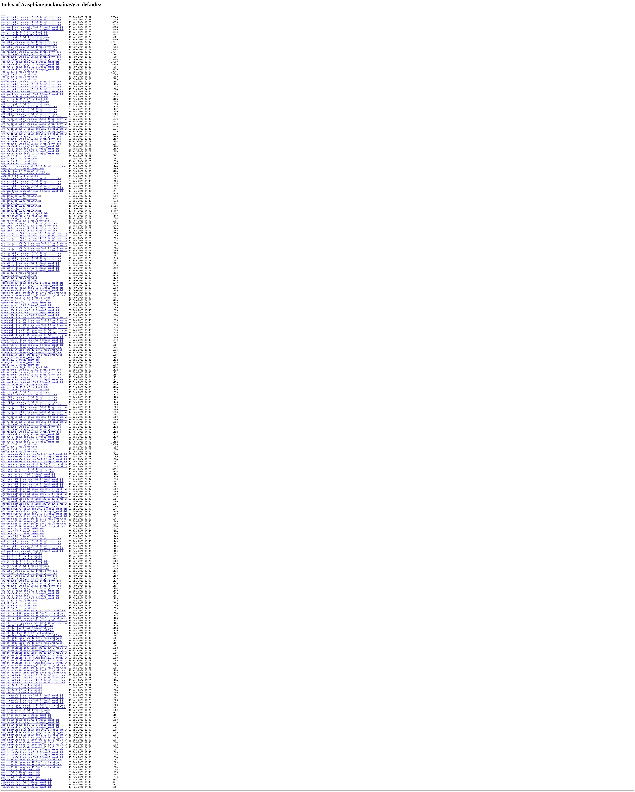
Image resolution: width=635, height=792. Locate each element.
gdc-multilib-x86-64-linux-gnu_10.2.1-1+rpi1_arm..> (34, 414)
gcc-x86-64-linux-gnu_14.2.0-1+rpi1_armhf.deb (30, 268)
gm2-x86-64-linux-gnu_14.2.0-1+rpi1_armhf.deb (30, 595)
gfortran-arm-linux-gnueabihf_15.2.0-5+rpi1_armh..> (34, 466)
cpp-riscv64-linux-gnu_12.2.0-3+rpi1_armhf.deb (31, 54)
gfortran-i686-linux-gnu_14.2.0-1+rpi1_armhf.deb (32, 484)
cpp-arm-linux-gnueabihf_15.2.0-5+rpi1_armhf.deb (32, 29)
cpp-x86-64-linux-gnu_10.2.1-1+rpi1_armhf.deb (30, 62)
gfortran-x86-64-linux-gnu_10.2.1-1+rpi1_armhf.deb (33, 519)
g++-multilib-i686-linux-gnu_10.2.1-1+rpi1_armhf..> (34, 116)
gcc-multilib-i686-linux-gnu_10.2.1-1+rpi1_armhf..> (34, 233)
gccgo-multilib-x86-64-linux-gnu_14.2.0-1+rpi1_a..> (34, 332)
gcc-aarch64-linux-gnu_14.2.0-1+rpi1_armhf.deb (31, 183)
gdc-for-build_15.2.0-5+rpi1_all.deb (24, 387)
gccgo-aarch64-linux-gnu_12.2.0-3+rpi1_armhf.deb (32, 285)
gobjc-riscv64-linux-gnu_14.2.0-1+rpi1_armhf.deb (32, 754)
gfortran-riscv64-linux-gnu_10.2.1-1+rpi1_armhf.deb (34, 509)
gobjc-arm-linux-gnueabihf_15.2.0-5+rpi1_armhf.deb (33, 707)
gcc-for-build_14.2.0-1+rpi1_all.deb (24, 213)
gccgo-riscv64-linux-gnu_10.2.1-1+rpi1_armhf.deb (32, 337)
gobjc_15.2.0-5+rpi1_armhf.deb (20, 777)
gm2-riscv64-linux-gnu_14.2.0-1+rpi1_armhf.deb (31, 586)
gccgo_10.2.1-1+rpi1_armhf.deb (20, 357)
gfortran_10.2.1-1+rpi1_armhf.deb (22, 528)
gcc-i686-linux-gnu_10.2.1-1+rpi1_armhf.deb (29, 223)
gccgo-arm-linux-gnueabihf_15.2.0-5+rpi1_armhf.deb (33, 295)
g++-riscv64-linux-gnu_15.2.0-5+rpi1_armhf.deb (31, 144)
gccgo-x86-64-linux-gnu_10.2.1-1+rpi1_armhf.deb (31, 347)
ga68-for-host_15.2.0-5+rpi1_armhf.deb (25, 173)
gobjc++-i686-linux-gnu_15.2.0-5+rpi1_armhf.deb (31, 643)
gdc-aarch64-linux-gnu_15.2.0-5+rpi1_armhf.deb (31, 377)
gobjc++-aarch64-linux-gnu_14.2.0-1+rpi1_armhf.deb (33, 615)
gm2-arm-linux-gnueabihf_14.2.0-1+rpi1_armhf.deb (32, 548)
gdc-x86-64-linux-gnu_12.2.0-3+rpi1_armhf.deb (30, 437)
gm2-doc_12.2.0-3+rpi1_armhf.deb (21, 553)
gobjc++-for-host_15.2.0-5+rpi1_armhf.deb (27, 633)
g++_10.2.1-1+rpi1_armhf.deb (19, 156)
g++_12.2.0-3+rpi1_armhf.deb (19, 158)
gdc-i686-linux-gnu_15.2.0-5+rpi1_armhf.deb (29, 402)
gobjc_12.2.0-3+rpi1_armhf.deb (20, 772)
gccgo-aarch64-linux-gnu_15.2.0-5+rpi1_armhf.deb (32, 290)
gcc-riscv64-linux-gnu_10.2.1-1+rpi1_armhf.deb (31, 253)
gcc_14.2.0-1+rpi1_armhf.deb (19, 278)
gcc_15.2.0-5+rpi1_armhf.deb (19, 280)
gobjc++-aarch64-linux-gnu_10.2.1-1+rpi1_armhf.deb (33, 610)
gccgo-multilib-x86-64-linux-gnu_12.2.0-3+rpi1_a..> (34, 330)
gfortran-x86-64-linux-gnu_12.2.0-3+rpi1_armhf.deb (33, 521)
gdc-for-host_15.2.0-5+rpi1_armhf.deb (25, 392)
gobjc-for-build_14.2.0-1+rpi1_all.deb (25, 710)
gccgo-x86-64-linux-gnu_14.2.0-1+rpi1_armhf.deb (31, 352)
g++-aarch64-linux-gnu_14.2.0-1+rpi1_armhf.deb (31, 86)
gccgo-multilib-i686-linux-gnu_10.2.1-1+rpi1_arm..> (34, 317)
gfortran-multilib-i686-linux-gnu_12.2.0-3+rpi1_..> (34, 491)
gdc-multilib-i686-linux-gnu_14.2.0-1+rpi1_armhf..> (34, 409)
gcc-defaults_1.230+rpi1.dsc (19, 208)
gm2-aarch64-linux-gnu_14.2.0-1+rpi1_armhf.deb (31, 543)
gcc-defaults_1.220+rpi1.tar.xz (21, 206)
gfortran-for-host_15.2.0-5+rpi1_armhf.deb (28, 476)
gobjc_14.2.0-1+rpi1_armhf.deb (20, 774)
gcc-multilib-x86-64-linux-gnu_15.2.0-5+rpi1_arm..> (34, 250)
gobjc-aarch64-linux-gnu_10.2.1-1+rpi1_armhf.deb (32, 695)
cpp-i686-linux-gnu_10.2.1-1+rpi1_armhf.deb (29, 42)
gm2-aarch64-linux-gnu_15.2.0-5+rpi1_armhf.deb (31, 546)
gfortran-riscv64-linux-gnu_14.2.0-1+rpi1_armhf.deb (34, 514)
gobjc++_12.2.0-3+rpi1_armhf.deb (21, 687)
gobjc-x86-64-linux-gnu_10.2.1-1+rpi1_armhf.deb (31, 759)
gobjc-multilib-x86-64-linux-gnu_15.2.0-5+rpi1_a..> (34, 747)
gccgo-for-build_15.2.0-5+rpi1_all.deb (25, 300)
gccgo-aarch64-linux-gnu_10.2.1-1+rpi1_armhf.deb (32, 283)
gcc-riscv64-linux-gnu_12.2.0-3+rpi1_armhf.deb (31, 255)
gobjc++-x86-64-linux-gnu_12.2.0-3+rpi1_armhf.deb (33, 677)
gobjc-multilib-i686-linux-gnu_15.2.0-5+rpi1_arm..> (34, 737)
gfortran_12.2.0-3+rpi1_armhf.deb (22, 531)
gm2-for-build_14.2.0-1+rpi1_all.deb (24, 561)
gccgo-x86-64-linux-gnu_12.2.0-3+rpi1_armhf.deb (31, 350)
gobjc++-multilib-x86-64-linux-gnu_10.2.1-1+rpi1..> (34, 655)
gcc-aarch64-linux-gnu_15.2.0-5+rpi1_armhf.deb (31, 186)
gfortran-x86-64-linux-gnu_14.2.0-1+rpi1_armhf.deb (33, 523)
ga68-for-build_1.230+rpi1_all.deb (23, 171)
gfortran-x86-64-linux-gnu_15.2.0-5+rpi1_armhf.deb (33, 526)
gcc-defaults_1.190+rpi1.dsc (19, 193)
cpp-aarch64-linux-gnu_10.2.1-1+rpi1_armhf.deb (31, 17)
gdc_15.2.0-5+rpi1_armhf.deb (19, 451)
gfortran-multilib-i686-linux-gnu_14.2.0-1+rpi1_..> (34, 494)
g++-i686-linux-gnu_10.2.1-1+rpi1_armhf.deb (29, 106)
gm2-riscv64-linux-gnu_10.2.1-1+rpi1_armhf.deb (31, 581)
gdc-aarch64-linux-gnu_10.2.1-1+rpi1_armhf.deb (31, 370)
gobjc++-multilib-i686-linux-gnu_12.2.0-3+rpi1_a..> (34, 648)
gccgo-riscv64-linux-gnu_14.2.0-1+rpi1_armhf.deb (32, 342)
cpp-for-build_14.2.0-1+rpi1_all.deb (24, 32)
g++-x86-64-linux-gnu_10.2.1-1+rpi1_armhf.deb (30, 146)
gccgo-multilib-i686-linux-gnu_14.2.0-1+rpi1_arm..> (34, 322)
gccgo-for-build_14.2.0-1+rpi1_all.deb (25, 298)
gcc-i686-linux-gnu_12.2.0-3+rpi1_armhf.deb (29, 225)
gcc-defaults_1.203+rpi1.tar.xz (21, 201)
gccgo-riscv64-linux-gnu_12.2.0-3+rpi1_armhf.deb (32, 340)
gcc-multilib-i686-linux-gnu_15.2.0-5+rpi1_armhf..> (34, 240)
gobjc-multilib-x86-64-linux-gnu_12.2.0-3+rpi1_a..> (34, 742)
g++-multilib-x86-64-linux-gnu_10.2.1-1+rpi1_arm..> (34, 126)
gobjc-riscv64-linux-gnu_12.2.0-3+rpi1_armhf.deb (32, 752)
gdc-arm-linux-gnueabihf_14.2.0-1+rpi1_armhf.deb (32, 379)
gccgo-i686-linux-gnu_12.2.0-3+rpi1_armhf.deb (30, 310)
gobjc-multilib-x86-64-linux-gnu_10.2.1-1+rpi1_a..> (34, 740)
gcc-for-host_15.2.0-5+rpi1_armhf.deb (25, 221)
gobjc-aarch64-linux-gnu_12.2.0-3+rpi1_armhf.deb (32, 697)
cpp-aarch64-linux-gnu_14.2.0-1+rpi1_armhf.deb (31, 22)
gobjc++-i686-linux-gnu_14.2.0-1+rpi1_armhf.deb (31, 640)
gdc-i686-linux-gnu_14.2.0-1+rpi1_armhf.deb (29, 399)
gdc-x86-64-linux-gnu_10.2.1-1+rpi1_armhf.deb (30, 434)
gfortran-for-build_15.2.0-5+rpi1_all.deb (27, 471)
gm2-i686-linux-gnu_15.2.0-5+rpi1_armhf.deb (29, 578)
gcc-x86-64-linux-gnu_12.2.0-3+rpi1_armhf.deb (30, 265)
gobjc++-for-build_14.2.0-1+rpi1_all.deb (27, 625)
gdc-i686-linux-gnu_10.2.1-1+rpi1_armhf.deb (29, 394)
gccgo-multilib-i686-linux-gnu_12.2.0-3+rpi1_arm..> (34, 320)
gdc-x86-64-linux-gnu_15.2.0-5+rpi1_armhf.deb (30, 442)
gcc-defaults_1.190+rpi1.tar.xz (21, 196)
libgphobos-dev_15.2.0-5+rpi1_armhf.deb (26, 787)
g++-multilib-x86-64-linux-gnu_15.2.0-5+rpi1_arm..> (34, 134)
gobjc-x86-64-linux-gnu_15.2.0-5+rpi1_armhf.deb (31, 767)
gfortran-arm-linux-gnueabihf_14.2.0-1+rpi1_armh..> (34, 464)
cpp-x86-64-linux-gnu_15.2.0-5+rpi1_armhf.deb (30, 69)
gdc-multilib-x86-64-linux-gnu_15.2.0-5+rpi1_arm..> (34, 422)
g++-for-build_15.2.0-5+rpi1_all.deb (24, 99)
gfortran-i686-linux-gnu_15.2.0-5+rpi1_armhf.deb (32, 486)
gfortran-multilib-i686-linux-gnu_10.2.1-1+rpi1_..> (34, 489)
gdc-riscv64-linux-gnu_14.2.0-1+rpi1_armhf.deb (31, 429)
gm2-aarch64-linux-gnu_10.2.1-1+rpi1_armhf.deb (31, 538)
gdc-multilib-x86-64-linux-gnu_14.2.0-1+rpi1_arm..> (34, 419)
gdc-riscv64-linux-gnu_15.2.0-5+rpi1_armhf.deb (31, 432)
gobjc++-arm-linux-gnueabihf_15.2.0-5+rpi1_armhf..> (34, 623)
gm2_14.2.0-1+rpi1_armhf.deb (19, 605)
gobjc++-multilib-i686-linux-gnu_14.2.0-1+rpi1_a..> (34, 650)
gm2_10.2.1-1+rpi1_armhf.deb (19, 600)
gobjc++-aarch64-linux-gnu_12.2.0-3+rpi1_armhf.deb (33, 613)
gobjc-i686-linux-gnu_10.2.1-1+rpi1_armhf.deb (30, 720)
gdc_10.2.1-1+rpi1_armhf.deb (19, 444)
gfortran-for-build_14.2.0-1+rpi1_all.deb (27, 469)
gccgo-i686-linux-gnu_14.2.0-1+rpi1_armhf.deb (30, 312)
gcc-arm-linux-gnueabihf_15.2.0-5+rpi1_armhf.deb (32, 191)
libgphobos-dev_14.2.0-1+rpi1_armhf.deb (26, 784)
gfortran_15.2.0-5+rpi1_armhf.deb (22, 536)
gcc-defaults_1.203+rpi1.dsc (19, 198)
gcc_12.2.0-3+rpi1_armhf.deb (19, 275)
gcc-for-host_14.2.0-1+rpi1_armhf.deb (25, 218)
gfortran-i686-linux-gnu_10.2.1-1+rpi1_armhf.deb (32, 479)
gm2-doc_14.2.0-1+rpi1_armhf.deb (21, 556)
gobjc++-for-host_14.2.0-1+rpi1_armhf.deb (27, 630)
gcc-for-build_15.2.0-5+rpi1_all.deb (24, 216)
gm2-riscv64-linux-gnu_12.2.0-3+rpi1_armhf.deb (31, 583)
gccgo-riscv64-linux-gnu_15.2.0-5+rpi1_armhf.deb (32, 345)
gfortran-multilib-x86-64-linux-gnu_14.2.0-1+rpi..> (34, 504)
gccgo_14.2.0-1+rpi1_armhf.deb (20, 362)
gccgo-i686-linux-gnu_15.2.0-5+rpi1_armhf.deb (30, 315)
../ (3, 14)
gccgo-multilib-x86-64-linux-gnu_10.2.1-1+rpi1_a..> (34, 327)
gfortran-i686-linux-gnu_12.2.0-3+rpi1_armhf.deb (32, 481)
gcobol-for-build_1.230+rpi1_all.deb (24, 367)
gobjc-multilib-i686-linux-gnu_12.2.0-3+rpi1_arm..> (34, 732)
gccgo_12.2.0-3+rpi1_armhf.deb (20, 360)
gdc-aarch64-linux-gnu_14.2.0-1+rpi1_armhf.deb (31, 374)
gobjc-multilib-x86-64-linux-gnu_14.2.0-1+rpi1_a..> (34, 744)
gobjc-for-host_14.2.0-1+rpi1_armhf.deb (26, 715)
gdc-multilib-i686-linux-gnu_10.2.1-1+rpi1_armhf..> (34, 404)
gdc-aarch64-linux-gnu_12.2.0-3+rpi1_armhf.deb (31, 372)
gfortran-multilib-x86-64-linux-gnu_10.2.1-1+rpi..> (34, 499)
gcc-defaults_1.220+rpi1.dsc (19, 203)
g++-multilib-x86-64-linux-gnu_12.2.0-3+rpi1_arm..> (34, 129)
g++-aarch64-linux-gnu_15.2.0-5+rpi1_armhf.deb (31, 89)
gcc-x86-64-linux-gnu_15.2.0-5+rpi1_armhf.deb (30, 270)
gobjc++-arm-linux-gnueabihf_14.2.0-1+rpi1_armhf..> (34, 620)
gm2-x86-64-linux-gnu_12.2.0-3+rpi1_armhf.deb (30, 593)
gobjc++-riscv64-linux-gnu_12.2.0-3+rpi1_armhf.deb (33, 668)
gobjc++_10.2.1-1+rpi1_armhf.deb (21, 685)
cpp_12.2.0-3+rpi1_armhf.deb (19, 74)
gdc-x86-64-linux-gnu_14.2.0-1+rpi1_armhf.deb (30, 439)
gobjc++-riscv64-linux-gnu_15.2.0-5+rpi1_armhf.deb (33, 672)
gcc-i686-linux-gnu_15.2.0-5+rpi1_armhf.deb (29, 230)
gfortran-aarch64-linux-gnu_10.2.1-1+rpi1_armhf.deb (34, 454)
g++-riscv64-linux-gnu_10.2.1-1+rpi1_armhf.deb (31, 136)
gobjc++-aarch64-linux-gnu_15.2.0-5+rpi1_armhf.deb (33, 618)
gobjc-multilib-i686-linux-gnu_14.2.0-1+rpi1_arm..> (34, 735)
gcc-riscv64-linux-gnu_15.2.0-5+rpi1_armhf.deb (31, 260)
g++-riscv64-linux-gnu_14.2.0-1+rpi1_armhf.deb (31, 141)
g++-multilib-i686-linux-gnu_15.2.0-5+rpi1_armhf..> (34, 124)
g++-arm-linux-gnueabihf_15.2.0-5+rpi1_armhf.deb (32, 94)
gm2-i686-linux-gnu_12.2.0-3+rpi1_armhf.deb (29, 573)
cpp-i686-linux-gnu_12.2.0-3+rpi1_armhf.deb (29, 44)
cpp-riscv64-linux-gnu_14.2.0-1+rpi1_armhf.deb (31, 57)
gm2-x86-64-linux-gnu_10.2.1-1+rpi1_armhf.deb (30, 591)
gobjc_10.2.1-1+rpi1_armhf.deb (20, 769)
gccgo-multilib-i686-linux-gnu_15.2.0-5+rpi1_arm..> (34, 325)
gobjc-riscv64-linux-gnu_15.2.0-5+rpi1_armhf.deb (32, 757)
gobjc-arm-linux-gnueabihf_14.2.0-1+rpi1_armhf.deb (33, 705)
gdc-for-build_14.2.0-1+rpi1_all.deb (24, 384)
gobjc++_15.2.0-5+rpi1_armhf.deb (21, 692)
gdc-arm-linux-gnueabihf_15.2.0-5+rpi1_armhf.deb (32, 382)
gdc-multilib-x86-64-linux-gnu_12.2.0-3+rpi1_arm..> (34, 417)
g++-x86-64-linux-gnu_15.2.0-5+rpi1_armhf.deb (30, 153)
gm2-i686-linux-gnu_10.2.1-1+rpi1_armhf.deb (29, 571)
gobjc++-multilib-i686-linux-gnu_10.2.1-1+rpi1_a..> (34, 645)
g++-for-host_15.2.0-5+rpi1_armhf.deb (25, 104)
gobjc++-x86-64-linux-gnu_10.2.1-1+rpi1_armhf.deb (33, 675)
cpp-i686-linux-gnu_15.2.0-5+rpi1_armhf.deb (29, 49)
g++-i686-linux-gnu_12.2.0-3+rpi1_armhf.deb (29, 109)
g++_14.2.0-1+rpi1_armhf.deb (19, 161)
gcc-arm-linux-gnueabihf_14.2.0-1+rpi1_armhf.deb (32, 188)
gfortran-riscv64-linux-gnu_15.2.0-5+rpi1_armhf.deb (34, 516)
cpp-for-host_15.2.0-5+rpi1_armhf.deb (25, 39)
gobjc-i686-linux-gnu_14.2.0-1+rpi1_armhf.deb (30, 725)
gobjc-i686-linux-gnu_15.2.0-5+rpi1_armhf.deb (30, 727)
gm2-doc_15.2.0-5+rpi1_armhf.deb (21, 558)
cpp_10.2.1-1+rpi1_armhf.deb (19, 72)
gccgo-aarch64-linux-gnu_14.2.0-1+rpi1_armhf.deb (32, 288)
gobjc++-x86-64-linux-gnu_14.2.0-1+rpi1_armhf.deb (33, 680)
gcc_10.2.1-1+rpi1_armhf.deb (19, 273)
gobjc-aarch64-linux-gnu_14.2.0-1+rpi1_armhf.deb (32, 700)
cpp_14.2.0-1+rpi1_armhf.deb (19, 76)
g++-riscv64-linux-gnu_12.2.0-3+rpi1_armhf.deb (31, 139)
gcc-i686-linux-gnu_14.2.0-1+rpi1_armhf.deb (29, 228)
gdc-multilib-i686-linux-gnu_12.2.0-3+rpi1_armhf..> (34, 407)
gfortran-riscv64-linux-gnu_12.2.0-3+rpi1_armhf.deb (34, 511)
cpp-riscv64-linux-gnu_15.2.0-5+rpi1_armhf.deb (31, 59)
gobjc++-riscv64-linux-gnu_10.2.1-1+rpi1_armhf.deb (33, 665)
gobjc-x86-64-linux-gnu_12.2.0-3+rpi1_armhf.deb (31, 762)
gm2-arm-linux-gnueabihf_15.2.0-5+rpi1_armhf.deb (32, 551)
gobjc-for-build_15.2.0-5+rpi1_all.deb (25, 712)
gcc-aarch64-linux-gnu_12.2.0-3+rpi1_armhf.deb (31, 181)
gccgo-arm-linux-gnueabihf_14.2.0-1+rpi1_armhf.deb (33, 293)
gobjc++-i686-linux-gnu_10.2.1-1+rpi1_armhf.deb (31, 635)
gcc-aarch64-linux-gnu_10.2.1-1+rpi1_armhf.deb (31, 178)
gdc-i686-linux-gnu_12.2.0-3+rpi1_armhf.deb (29, 397)
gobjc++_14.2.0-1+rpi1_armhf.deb (21, 690)
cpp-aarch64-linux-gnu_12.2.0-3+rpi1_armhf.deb (31, 19)
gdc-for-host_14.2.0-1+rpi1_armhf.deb (25, 389)
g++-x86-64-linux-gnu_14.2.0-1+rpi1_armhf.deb (30, 151)
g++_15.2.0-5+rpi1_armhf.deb (19, 163)
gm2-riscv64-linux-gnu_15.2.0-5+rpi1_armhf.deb (31, 588)
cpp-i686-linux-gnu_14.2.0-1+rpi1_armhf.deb (29, 47)
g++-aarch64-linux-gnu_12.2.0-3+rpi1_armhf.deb (31, 84)
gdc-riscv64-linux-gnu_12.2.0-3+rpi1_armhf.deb (31, 427)
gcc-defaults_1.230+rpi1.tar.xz (21, 211)
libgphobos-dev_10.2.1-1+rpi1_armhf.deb (26, 779)
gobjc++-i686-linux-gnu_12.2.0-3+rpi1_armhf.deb (31, 638)
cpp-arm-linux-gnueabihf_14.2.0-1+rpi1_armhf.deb (32, 27)
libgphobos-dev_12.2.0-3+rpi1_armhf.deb (26, 782)
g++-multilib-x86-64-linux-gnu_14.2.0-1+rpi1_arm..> (34, 131)
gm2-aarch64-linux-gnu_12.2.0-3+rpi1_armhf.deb (31, 541)
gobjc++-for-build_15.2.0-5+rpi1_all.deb (27, 628)
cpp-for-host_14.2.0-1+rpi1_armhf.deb (25, 37)
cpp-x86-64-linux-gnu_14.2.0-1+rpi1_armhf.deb (30, 67)
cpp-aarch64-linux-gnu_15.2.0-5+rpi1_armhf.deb (31, 24)
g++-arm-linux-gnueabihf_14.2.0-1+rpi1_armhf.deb (32, 91)
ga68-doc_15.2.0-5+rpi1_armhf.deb (22, 168)
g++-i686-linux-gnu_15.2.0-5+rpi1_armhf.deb (29, 114)
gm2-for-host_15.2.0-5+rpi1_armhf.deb (25, 568)
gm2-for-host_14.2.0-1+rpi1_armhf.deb (25, 566)
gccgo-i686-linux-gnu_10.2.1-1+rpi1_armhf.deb (30, 307)
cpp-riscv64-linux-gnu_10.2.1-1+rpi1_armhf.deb (31, 52)
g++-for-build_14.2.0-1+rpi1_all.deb (24, 96)
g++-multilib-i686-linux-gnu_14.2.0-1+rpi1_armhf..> (34, 121)
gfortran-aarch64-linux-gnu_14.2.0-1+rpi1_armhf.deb (34, 459)
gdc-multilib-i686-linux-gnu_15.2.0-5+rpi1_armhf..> (34, 412)
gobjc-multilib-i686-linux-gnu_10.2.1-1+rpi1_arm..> (34, 730)
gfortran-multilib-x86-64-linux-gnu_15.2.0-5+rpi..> (34, 506)
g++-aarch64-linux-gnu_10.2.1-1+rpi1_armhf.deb (31, 81)
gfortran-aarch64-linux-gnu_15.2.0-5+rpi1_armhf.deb (34, 461)
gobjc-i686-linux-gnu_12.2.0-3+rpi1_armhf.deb (30, 722)
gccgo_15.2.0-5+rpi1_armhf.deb (20, 365)
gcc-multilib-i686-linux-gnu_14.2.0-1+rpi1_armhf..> (34, 238)
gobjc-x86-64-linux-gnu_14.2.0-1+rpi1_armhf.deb (31, 764)
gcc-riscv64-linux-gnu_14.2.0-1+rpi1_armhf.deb (31, 258)
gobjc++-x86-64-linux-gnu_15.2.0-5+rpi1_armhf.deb (33, 682)
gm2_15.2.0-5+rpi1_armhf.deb (19, 608)
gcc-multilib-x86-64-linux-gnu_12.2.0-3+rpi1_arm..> (34, 245)
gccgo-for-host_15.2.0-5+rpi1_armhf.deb (26, 305)
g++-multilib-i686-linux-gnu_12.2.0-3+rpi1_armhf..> (34, 119)
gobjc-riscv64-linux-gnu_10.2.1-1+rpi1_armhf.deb (32, 749)
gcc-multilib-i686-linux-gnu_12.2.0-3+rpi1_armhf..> (34, 235)
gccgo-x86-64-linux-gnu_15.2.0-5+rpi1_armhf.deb (31, 355)
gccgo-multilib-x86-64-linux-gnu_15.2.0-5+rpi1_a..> (34, 335)
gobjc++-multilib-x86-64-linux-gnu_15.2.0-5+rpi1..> (34, 663)
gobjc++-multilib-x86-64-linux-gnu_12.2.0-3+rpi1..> (34, 658)
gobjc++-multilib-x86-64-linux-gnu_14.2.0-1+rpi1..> (34, 660)
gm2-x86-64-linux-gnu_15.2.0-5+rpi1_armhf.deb (30, 598)
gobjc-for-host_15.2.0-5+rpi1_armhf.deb (26, 717)
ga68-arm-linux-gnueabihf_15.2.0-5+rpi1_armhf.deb (33, 166)
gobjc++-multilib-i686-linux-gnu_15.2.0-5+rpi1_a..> (34, 653)
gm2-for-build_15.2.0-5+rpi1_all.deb (24, 563)
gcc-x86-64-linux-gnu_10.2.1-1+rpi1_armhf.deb (30, 263)
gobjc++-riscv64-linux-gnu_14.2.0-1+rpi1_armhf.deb (33, 670)
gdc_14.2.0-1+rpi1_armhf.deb (19, 449)
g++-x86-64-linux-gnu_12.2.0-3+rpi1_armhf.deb (30, 149)
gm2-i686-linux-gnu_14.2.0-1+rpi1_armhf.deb (29, 576)
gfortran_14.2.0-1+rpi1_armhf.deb (22, 533)
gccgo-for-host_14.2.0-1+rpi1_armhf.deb (26, 302)
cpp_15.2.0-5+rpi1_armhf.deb (19, 79)
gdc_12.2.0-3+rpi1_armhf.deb (19, 447)
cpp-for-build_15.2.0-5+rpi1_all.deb (24, 34)
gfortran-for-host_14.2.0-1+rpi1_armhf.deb (28, 474)
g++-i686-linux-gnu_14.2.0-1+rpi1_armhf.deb (29, 111)
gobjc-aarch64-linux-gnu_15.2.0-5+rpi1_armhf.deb (32, 702)
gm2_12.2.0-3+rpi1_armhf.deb (19, 603)
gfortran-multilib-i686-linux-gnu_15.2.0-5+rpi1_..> (34, 496)
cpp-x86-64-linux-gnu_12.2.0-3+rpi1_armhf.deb (30, 64)
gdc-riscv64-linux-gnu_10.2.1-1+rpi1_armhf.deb (31, 424)
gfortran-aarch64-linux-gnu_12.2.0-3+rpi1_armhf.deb (34, 456)
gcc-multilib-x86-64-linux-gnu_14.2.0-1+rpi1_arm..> (34, 248)
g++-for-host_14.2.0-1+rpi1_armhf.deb (25, 101)
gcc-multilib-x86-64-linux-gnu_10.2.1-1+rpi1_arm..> (34, 243)
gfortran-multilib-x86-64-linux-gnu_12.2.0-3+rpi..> (34, 501)
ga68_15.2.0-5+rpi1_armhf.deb (19, 176)
